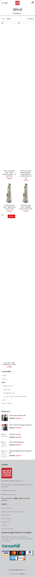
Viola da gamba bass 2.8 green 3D (20, 452)
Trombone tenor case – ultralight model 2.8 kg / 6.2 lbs (25, 207)
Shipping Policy (6, 515)
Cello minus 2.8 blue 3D (17, 415)
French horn (7, 386)
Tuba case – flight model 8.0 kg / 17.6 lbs (9, 363)
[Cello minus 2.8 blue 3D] (4, 418)
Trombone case (9, 393)
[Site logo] (17, 3)
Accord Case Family (7, 529)
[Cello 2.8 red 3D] (4, 435)
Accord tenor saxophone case (15, 396)
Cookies (3, 525)
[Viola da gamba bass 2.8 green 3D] (4, 454)
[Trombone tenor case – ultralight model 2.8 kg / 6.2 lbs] (26, 193)
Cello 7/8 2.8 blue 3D (16, 442)
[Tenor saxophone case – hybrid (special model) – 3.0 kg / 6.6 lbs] (9, 95)
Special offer (6, 403)
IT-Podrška (21, 574)
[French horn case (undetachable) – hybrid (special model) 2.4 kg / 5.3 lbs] (26, 95)
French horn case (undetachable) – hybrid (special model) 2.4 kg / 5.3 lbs (26, 174)
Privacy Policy (5, 522)
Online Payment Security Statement (12, 512)
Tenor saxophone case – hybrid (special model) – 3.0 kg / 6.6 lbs (9, 173)
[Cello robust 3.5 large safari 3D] (4, 427)
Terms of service (6, 508)
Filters (31, 18)
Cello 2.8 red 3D (14, 434)
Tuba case (6, 389)
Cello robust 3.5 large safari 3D (20, 425)
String (4, 375)
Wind (3, 382)
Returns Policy (5, 518)
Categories (17, 13)
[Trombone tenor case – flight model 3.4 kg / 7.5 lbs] (9, 193)
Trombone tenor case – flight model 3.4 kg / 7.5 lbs (9, 207)
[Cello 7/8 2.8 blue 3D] (4, 444)
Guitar (4, 379)
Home (3, 19)
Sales (3, 400)
